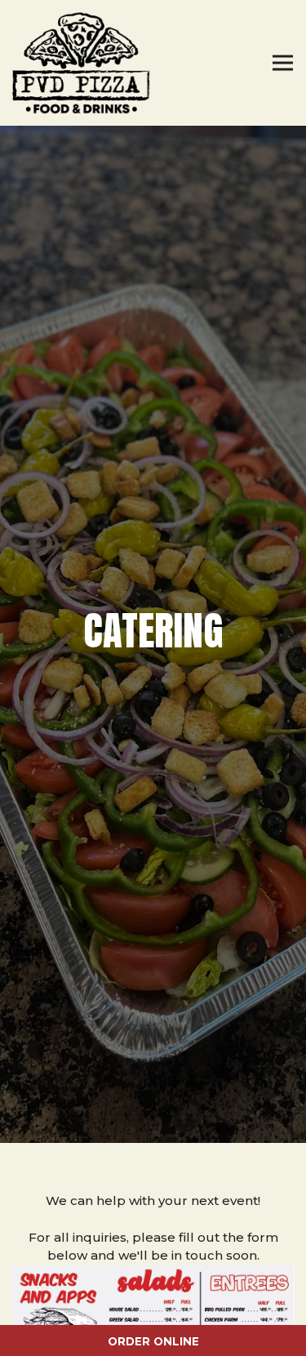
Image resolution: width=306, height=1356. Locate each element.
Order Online (207, 1341)
